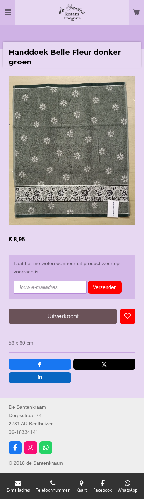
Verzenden (105, 287)
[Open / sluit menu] (7, 12)
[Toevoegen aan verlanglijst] (127, 316)
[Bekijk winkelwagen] (136, 12)
